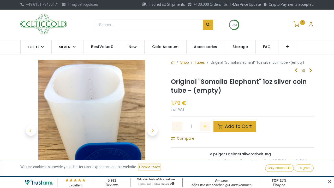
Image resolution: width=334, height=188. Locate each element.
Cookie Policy (149, 167)
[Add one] (205, 126)
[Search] (208, 25)
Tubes (200, 62)
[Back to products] (303, 70)
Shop (184, 62)
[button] (287, 47)
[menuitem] (102, 47)
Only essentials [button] (279, 168)
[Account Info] (311, 25)
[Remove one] (177, 126)
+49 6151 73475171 (42, 4)
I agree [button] (304, 168)
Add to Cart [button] (238, 126)
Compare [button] (185, 138)
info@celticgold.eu (83, 4)
